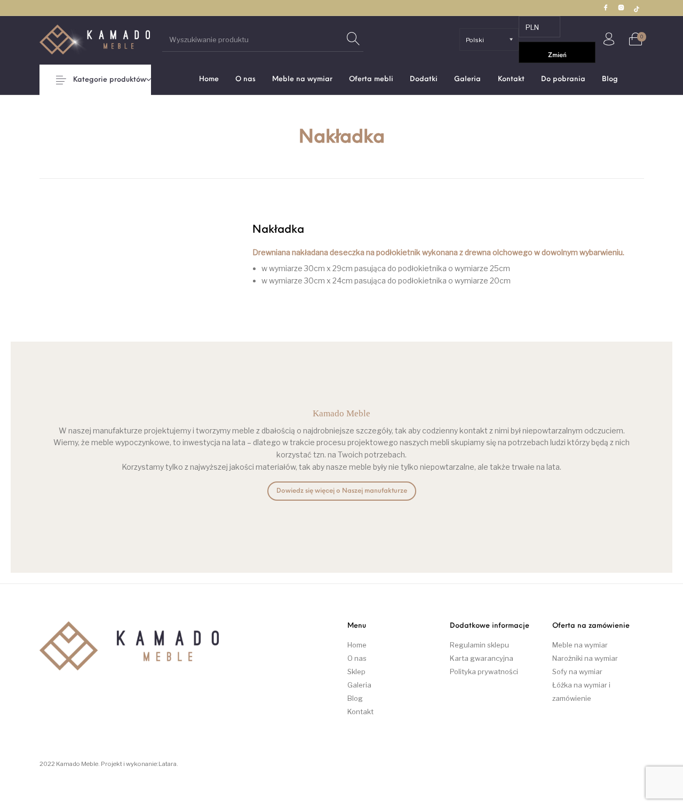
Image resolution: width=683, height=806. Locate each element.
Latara (167, 764)
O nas (357, 658)
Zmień (557, 55)
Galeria (359, 685)
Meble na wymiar (580, 645)
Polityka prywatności (484, 671)
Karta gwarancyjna (481, 658)
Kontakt (360, 711)
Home (357, 645)
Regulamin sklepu (479, 645)
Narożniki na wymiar (585, 658)
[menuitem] (208, 79)
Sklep (356, 671)
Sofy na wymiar (577, 671)
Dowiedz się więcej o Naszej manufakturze (341, 491)
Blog (355, 698)
